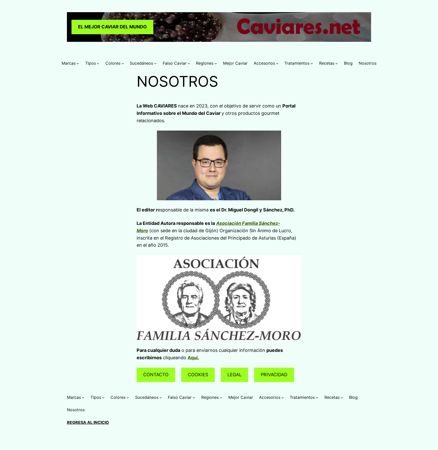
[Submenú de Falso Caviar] (189, 63)
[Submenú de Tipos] (98, 63)
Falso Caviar (175, 63)
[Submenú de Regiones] (215, 63)
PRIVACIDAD (274, 374)
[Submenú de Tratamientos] (312, 63)
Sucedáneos (141, 63)
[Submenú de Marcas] (78, 63)
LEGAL (234, 374)
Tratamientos (296, 63)
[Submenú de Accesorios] (277, 63)
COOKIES (198, 374)
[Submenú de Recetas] (336, 63)
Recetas (326, 63)
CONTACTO (156, 374)
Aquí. (193, 357)
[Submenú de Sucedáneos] (155, 63)
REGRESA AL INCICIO (88, 422)
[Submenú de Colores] (122, 63)
